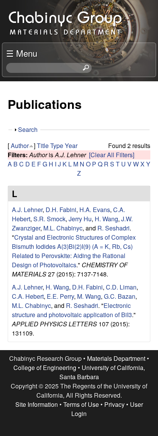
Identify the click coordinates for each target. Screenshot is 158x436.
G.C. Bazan (119, 296)
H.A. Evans (94, 209)
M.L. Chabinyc (62, 228)
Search (28, 129)
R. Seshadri (113, 228)
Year (71, 145)
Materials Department (116, 358)
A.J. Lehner (27, 209)
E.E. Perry (60, 296)
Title (43, 145)
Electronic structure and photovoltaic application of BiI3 (72, 310)
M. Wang (89, 296)
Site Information (36, 404)
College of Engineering (44, 367)
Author (20, 145)
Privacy (114, 404)
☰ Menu (21, 53)
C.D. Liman (121, 287)
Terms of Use (81, 404)
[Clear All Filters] (111, 154)
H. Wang (106, 218)
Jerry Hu (80, 218)
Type (56, 145)
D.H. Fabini (61, 209)
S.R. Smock (49, 218)
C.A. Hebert (28, 296)
